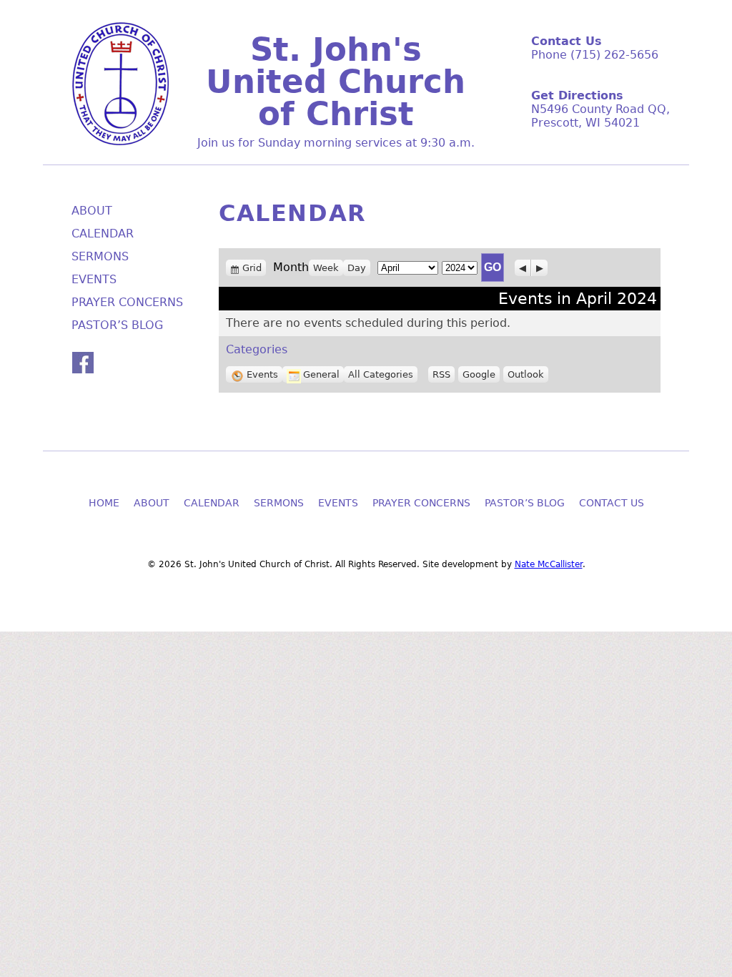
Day (356, 267)
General (321, 374)
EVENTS (94, 279)
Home (104, 503)
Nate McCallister (549, 564)
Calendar (102, 233)
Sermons (100, 256)
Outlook (526, 374)
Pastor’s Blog (117, 325)
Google (479, 374)
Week (326, 267)
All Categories (380, 374)
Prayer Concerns (127, 302)
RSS (441, 374)
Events (262, 374)
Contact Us (611, 503)
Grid (253, 268)
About (91, 210)
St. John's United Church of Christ (335, 82)
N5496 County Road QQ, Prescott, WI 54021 (600, 115)
